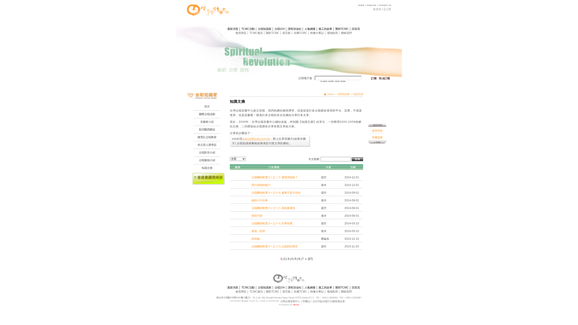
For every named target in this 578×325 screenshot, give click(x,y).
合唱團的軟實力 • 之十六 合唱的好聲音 (275, 246)
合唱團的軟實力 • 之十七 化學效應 (272, 223)
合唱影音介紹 (207, 152)
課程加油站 (295, 28)
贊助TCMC (342, 28)
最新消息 (233, 28)
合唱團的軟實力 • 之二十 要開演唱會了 (275, 177)
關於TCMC (273, 33)
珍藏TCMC (301, 33)
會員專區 (241, 33)
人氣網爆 (310, 28)
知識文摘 (207, 167)
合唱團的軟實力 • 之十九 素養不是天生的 (276, 192)
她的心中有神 (260, 200)
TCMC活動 (248, 28)
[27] (310, 258)
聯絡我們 (346, 33)
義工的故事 (326, 28)
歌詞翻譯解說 (207, 129)
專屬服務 (377, 137)
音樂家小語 (207, 121)
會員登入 (378, 9)
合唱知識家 (265, 28)
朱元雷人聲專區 (207, 144)
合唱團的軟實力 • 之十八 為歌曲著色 (273, 208)
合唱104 (280, 28)
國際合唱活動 (207, 114)
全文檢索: (314, 159)
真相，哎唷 (258, 231)
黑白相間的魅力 (261, 185)
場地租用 (332, 33)
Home (330, 94)
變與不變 (257, 215)
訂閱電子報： (306, 78)
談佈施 (256, 238)
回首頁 (356, 28)
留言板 (286, 33)
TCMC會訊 (256, 33)
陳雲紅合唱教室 (207, 137)
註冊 (388, 9)
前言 (207, 106)
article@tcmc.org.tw (256, 138)
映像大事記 (317, 33)
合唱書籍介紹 (207, 160)
